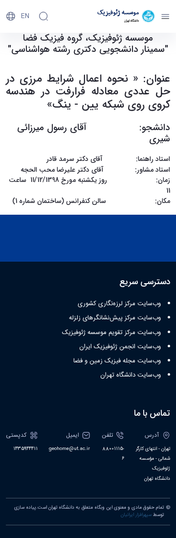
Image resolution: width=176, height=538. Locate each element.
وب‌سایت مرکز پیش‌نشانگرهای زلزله (115, 318)
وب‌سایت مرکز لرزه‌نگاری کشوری (119, 303)
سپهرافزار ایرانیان (136, 515)
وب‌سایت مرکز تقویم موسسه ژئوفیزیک (111, 332)
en (25, 16)
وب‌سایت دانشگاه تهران (130, 375)
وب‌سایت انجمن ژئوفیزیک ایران (120, 346)
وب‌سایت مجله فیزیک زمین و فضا (117, 361)
